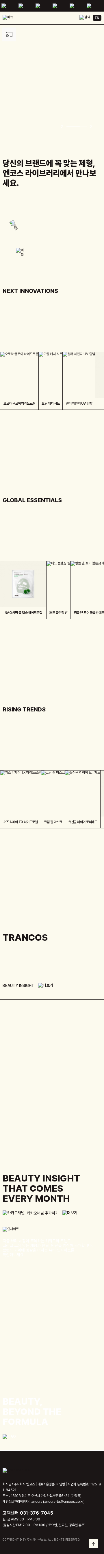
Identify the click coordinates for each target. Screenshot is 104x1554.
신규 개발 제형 (13, 327)
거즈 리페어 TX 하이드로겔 (20, 822)
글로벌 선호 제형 (14, 536)
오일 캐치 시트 (51, 403)
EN (97, 18)
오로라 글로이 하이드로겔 (19, 403)
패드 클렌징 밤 (58, 613)
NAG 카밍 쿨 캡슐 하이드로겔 (23, 613)
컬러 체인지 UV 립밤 (79, 403)
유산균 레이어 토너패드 (82, 822)
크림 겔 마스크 (53, 822)
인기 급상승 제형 (14, 746)
